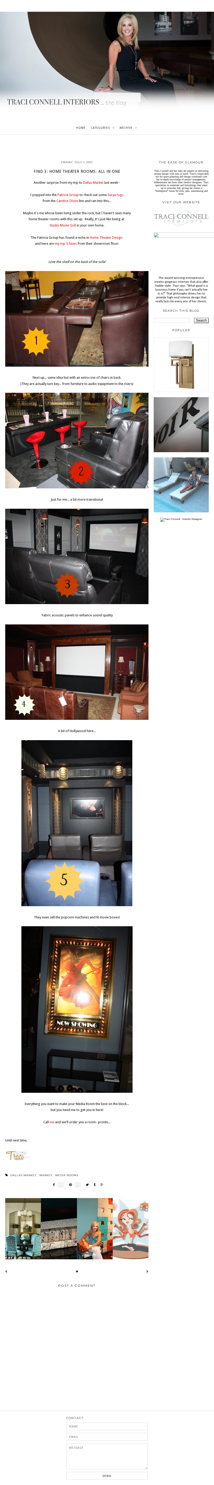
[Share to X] (86, 1185)
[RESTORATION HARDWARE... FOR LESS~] (181, 451)
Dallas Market (23, 1175)
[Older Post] (147, 1271)
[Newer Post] (6, 1271)
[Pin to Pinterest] (69, 1185)
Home (81, 128)
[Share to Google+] (100, 1185)
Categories (100, 128)
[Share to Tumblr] (93, 1185)
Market (45, 1175)
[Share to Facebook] (52, 1185)
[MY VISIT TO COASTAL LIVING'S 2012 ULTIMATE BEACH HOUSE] (181, 511)
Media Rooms (66, 1175)
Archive (126, 128)
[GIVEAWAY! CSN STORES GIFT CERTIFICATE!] (181, 391)
